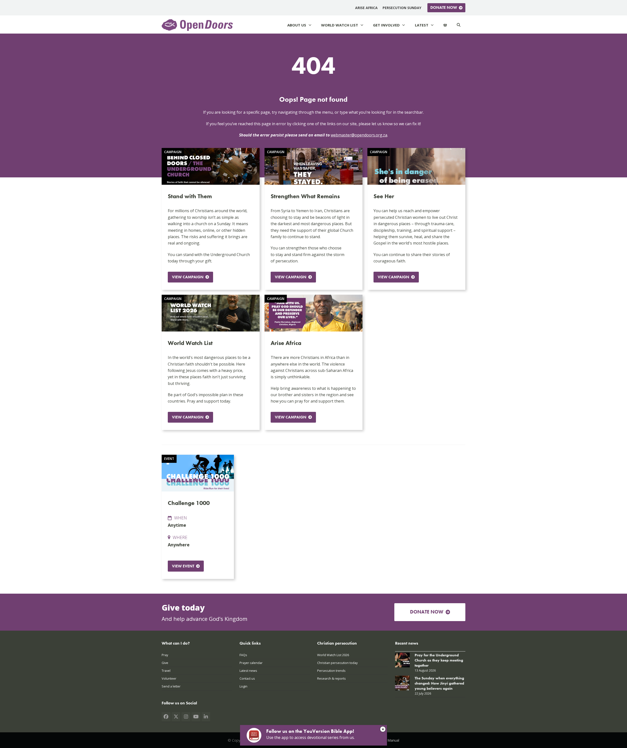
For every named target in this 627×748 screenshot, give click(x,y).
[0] (445, 25)
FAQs (243, 655)
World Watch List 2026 (333, 655)
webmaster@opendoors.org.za (359, 135)
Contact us (247, 678)
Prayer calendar (251, 663)
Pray (165, 655)
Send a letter (171, 686)
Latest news (248, 670)
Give (165, 663)
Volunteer (169, 678)
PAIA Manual (389, 740)
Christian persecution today (337, 663)
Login (243, 686)
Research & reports (331, 678)
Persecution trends (331, 670)
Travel (166, 670)
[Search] (458, 25)
